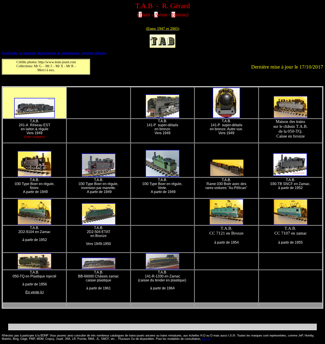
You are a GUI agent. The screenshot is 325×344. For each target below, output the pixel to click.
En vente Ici (34, 292)
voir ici (206, 338)
